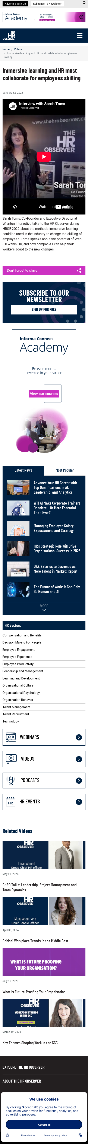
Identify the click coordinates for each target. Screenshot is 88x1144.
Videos (18, 49)
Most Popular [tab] (65, 470)
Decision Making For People (22, 642)
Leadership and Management (23, 671)
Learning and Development (21, 678)
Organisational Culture (18, 685)
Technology (11, 721)
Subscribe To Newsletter (47, 3)
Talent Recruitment (16, 714)
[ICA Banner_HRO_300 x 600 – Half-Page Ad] (44, 393)
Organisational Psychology (21, 693)
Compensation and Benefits (22, 635)
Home (6, 49)
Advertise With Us (15, 3)
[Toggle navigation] (79, 35)
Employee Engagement (19, 650)
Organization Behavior (18, 700)
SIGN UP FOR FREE (44, 310)
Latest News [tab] (23, 470)
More (44, 606)
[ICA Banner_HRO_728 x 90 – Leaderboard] (44, 17)
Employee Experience (17, 657)
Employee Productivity (18, 664)
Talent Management (16, 707)
